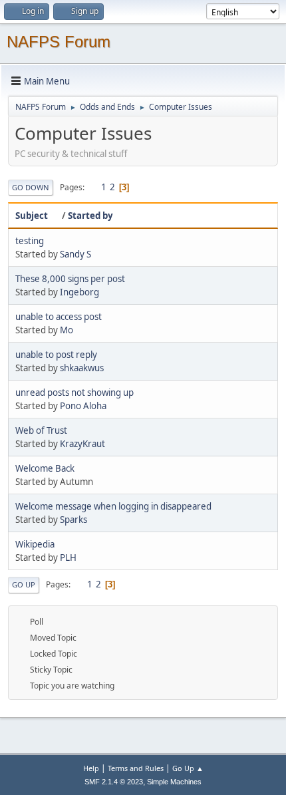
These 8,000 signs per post (70, 279)
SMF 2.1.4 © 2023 (113, 782)
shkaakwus (82, 368)
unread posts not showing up (74, 392)
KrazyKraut (82, 444)
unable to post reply (56, 355)
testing (29, 241)
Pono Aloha (83, 406)
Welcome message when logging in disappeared (113, 506)
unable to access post (58, 317)
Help (91, 768)
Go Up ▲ (188, 768)
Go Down (30, 187)
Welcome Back (44, 468)
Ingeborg (79, 292)
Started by (90, 216)
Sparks (73, 520)
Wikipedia (35, 544)
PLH (68, 557)
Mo (66, 330)
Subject (31, 216)
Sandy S (75, 254)
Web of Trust (41, 430)
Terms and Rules (136, 768)
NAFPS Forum (58, 42)
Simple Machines (174, 782)
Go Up (23, 584)
